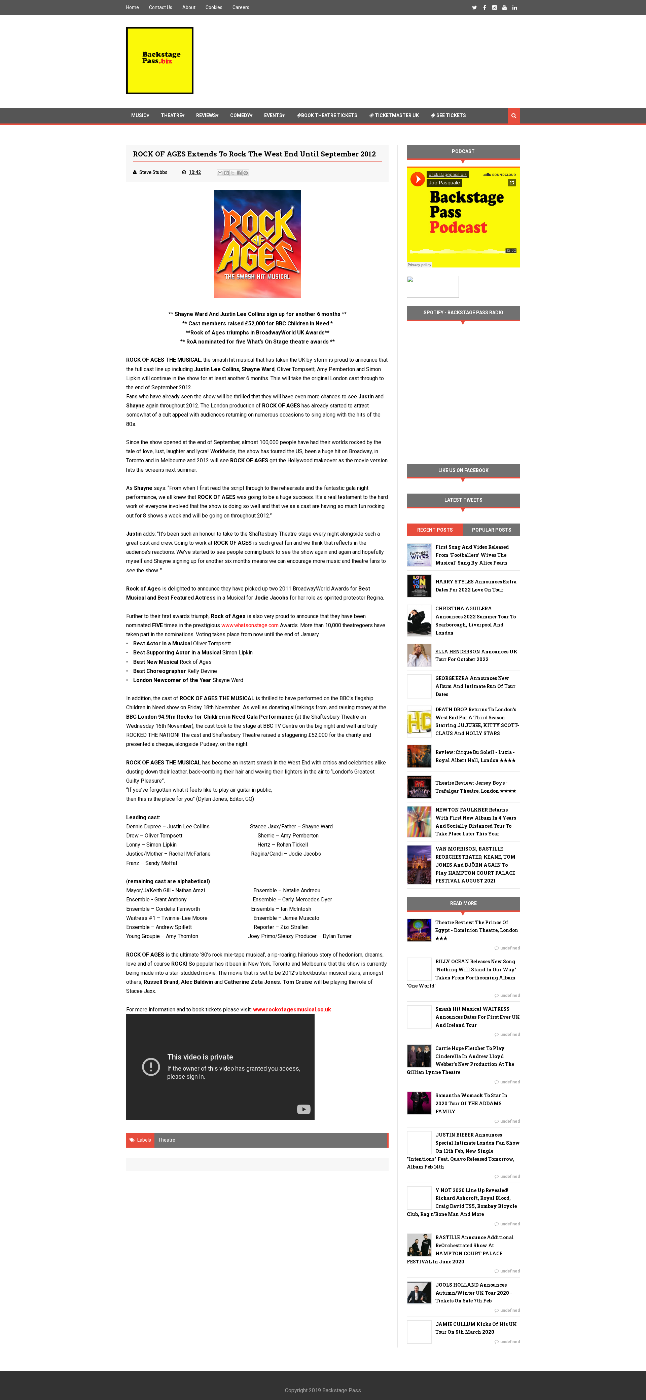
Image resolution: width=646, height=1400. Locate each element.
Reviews (206, 115)
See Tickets (450, 115)
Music (139, 115)
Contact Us (160, 7)
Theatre (171, 115)
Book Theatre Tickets (329, 115)
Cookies (214, 7)
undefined (510, 948)
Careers (240, 7)
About (188, 7)
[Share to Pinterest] (245, 173)
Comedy (240, 115)
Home (132, 7)
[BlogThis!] (226, 173)
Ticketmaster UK (396, 115)
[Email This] (220, 173)
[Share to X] (232, 173)
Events (273, 115)
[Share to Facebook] (239, 173)
